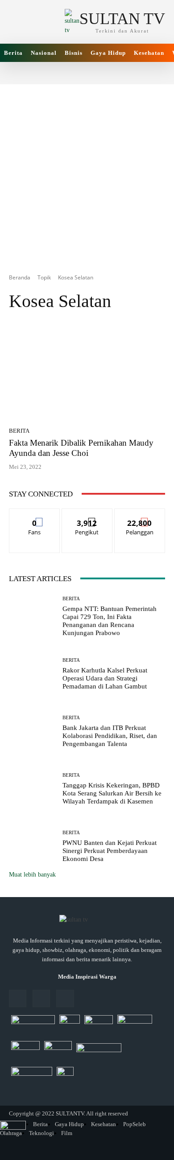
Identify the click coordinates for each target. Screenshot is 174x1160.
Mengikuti (87, 515)
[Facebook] (17, 998)
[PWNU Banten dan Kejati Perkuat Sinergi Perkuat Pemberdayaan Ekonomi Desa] (32, 846)
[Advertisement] (87, 171)
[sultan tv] (87, 920)
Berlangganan (140, 515)
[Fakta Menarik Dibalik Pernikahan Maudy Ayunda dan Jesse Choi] (87, 372)
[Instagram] (41, 998)
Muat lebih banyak (32, 874)
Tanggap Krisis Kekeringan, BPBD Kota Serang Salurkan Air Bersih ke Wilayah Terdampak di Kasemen (112, 793)
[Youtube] (65, 998)
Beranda (19, 277)
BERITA (19, 431)
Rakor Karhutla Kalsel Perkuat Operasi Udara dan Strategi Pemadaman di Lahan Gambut (104, 678)
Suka (34, 515)
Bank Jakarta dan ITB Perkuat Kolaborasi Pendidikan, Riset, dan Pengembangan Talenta (109, 735)
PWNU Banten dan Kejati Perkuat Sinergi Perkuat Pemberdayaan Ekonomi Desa (109, 850)
